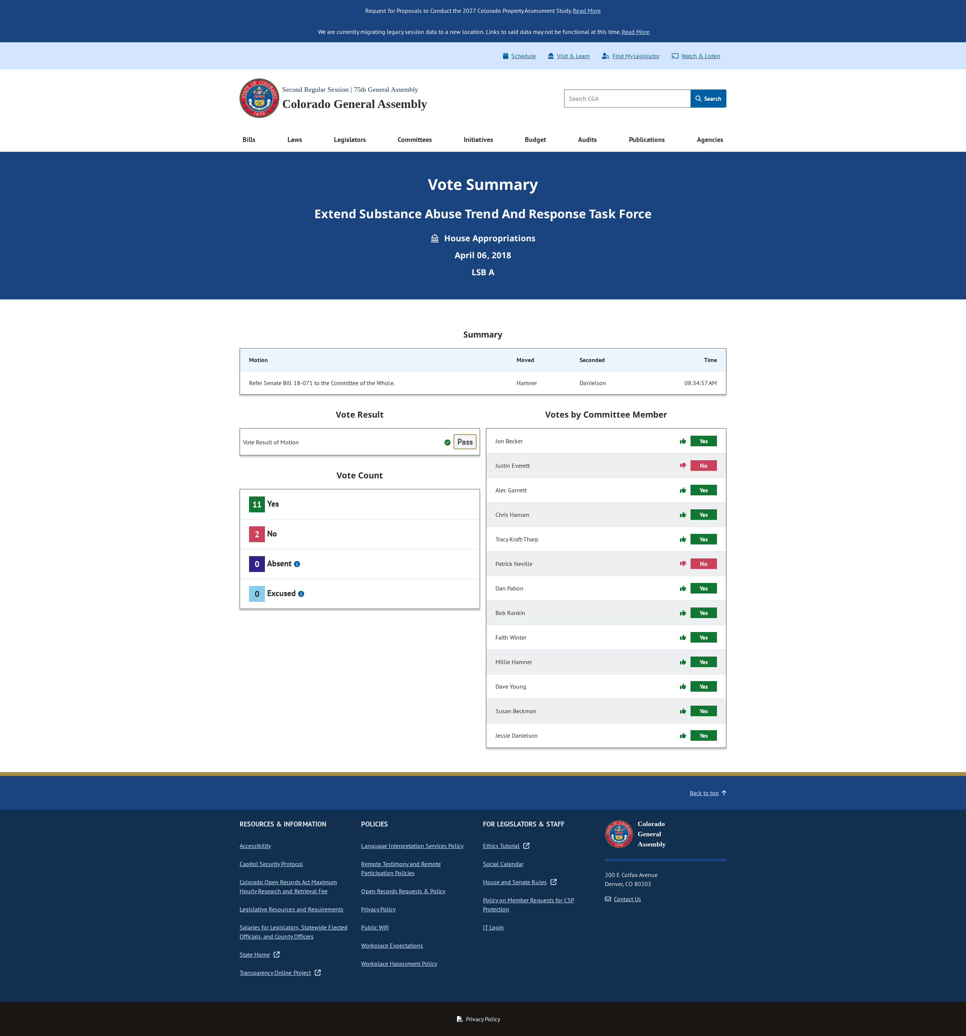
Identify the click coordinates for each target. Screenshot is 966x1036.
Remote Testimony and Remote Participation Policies (401, 868)
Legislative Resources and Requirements (291, 909)
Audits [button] (587, 139)
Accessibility (255, 845)
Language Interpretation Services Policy (412, 845)
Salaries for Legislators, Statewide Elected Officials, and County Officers (294, 931)
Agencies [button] (710, 139)
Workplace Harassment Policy (399, 963)
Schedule (523, 56)
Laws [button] (295, 139)
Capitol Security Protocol (271, 864)
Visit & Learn (573, 56)
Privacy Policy (378, 909)
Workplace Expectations (392, 945)
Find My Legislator (635, 56)
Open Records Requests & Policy (403, 891)
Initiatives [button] (478, 139)
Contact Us (627, 899)
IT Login (493, 927)
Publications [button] (647, 139)
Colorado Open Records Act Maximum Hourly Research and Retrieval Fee (288, 886)
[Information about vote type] (297, 564)
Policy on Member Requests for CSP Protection (528, 904)
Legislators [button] (350, 139)
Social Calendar (503, 864)
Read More (586, 10)
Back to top (704, 793)
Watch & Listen (700, 56)
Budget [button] (535, 139)
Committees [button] (415, 139)
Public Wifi (374, 927)
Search (712, 98)
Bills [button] (249, 139)
